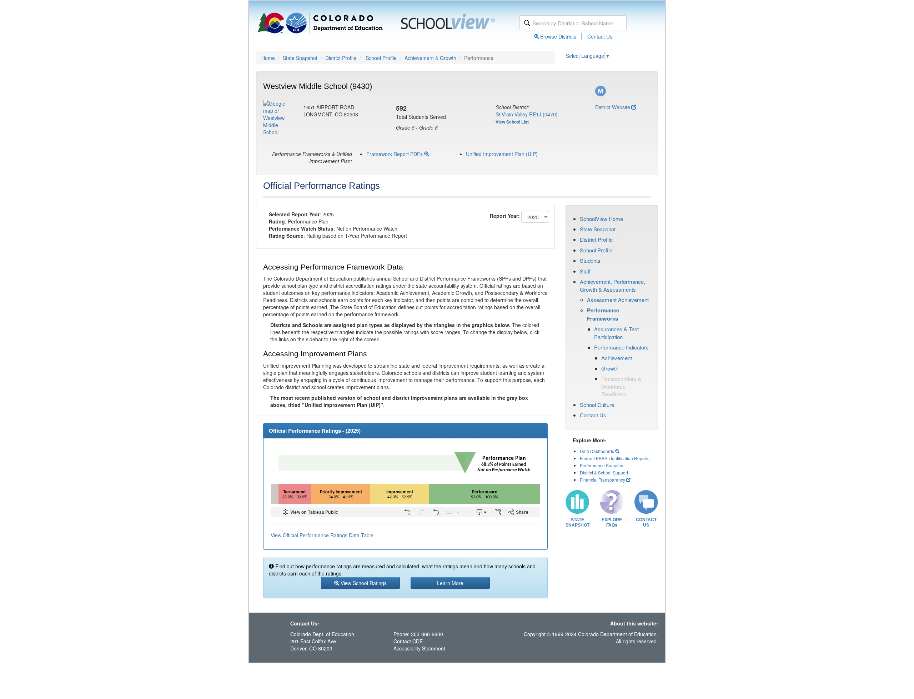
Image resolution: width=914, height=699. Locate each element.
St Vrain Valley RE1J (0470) (527, 114)
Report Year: (505, 215)
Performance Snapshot (602, 465)
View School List (512, 122)
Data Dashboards (597, 451)
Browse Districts (558, 36)
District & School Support (604, 472)
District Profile (340, 57)
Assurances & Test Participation (616, 332)
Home (268, 57)
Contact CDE (408, 641)
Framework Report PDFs (395, 153)
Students (590, 260)
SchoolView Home (601, 218)
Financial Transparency (602, 480)
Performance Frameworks (603, 314)
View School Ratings (363, 583)
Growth (609, 368)
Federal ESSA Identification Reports (614, 458)
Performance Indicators (621, 347)
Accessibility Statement (419, 648)
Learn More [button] (450, 583)
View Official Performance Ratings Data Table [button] (322, 535)
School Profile (381, 57)
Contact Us (599, 36)
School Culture (597, 404)
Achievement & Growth (430, 57)
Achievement (616, 358)
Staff (585, 271)
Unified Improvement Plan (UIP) (502, 153)
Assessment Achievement (618, 299)
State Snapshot (300, 57)
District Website (612, 107)
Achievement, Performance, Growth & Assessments (612, 285)
